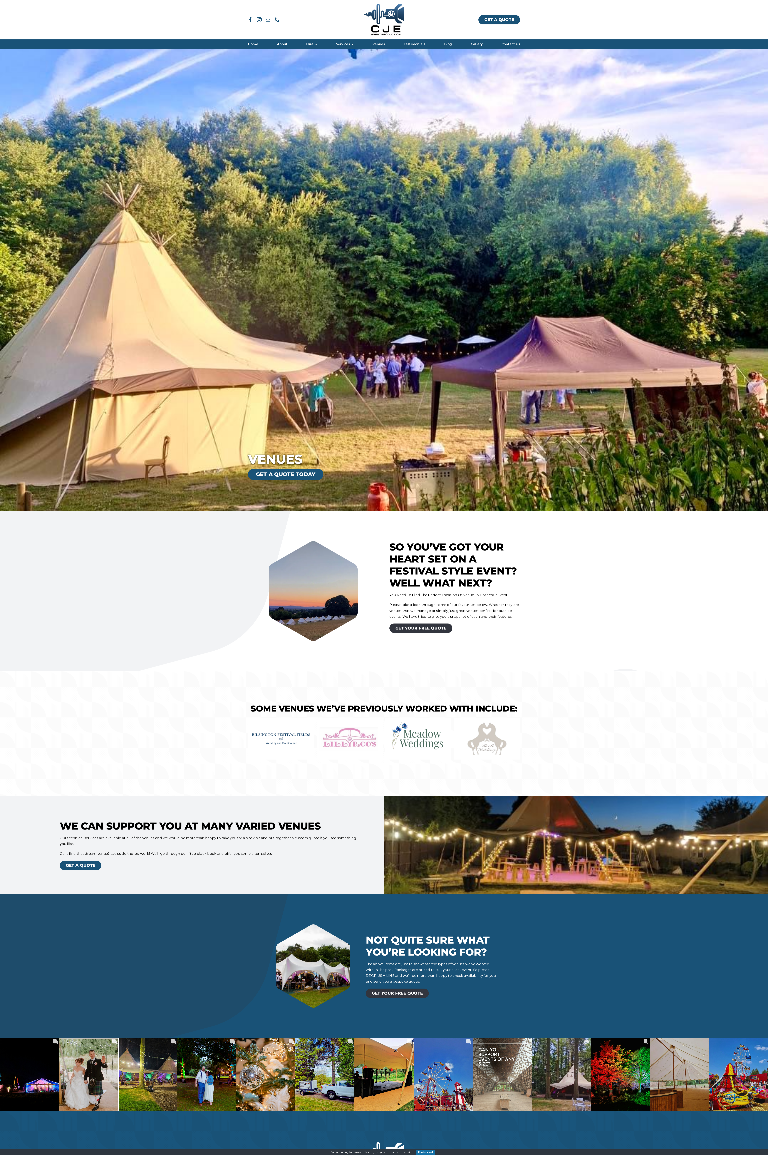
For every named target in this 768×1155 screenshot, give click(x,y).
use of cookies (404, 1152)
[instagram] (259, 19)
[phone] (277, 19)
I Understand (425, 1152)
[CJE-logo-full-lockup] (384, 6)
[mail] (268, 19)
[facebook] (250, 19)
